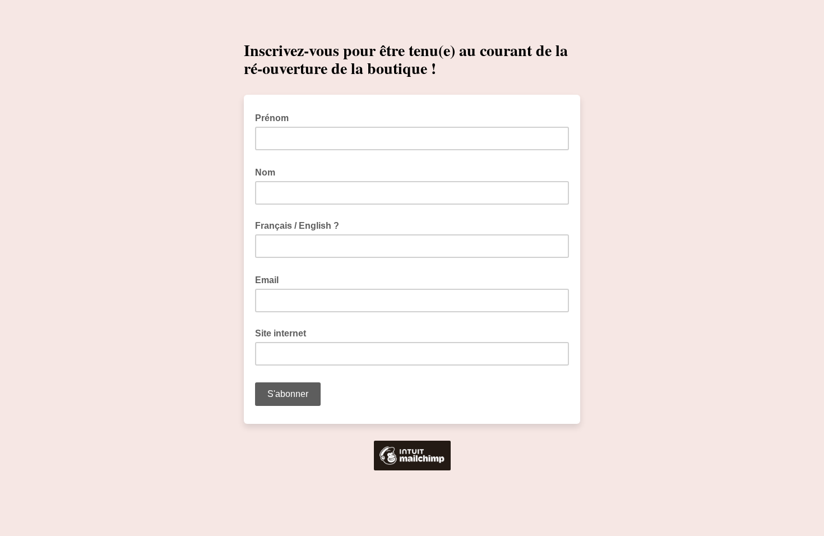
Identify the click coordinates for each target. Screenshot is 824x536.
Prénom (275, 117)
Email (270, 279)
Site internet (280, 333)
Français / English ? (297, 225)
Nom (268, 171)
